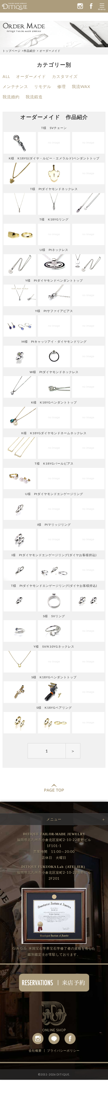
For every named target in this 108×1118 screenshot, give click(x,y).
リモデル (42, 86)
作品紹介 (30, 50)
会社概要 (35, 1050)
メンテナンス (15, 86)
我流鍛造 (34, 96)
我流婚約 (11, 96)
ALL (6, 76)
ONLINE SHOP (54, 1030)
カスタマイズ (65, 76)
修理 (61, 86)
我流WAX (81, 86)
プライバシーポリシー (63, 1050)
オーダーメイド (31, 76)
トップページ (12, 50)
